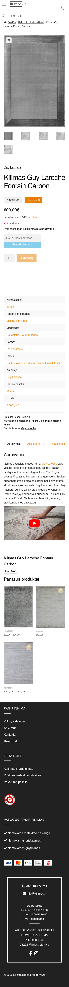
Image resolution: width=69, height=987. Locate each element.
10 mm (11, 391)
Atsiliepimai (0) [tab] (36, 444)
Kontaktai (10, 734)
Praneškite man (22, 244)
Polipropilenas (29, 335)
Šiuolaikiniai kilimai (48, 363)
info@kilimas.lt (36, 893)
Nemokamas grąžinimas (24, 848)
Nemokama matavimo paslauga (29, 833)
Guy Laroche (14, 377)
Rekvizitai (10, 741)
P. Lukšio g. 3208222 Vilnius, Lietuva (34, 937)
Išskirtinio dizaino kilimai (31, 22)
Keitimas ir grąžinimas (18, 768)
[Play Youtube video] (34, 523)
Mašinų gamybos (17, 321)
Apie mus (10, 728)
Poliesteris (13, 335)
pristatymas (33, 217)
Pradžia (12, 22)
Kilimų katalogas (15, 721)
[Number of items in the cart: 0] (62, 8)
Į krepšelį (27, 258)
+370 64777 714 (36, 886)
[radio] (13, 200)
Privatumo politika (16, 782)
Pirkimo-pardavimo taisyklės (22, 775)
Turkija (11, 307)
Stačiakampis (15, 349)
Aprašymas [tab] (14, 444)
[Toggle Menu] (4, 4)
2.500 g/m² (13, 405)
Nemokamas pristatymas (24, 840)
